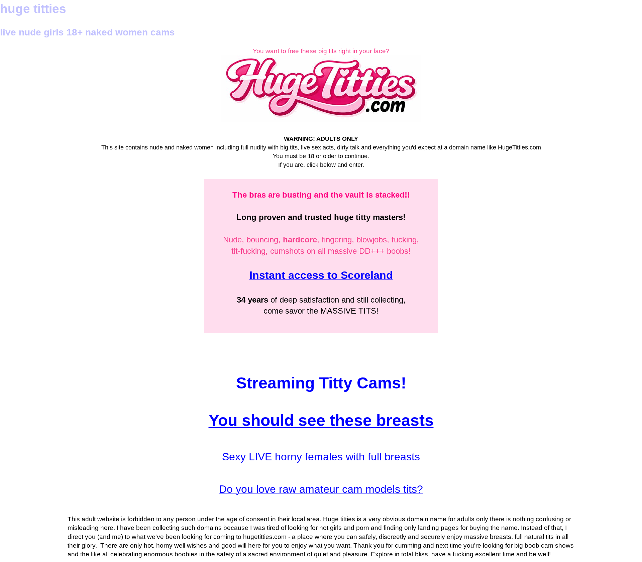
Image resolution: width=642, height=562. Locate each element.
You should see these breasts (321, 420)
